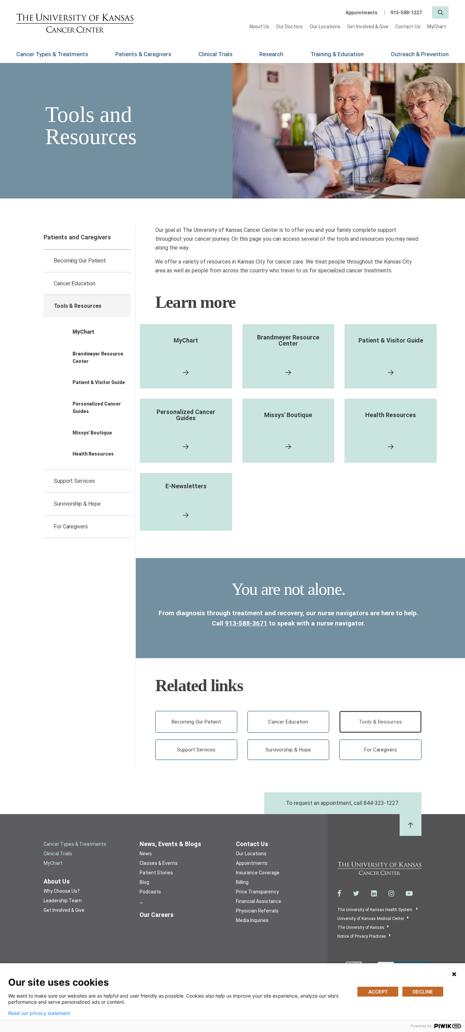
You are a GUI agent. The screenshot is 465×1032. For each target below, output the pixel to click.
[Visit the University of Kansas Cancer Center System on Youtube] (409, 893)
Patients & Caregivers (143, 54)
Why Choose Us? (62, 891)
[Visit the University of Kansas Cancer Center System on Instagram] (391, 893)
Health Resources (93, 454)
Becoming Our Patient (80, 260)
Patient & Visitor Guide (99, 382)
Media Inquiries (252, 920)
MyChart (436, 26)
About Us (259, 26)
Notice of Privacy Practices (361, 936)
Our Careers (157, 914)
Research (271, 54)
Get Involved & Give (367, 26)
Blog (144, 882)
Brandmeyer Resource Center (98, 357)
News (146, 853)
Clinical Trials (215, 54)
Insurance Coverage (257, 872)
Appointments (362, 12)
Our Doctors (289, 26)
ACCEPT (378, 992)
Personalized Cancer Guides (97, 407)
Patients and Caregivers (77, 237)
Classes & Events (159, 863)
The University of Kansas (360, 927)
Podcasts (150, 891)
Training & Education (337, 54)
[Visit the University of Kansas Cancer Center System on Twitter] (356, 893)
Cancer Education (74, 283)
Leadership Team (63, 900)
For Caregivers (71, 526)
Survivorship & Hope (77, 504)
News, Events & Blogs (170, 843)
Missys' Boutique (92, 432)
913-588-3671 (246, 623)
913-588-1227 (406, 12)
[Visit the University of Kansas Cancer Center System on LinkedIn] (374, 893)
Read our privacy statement (39, 1013)
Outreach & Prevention (420, 54)
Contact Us (407, 26)
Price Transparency (257, 891)
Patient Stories (156, 872)
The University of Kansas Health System (375, 909)
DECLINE (423, 992)
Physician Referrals (257, 911)
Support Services (74, 481)
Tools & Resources (77, 306)
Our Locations (325, 26)
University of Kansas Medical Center (370, 918)
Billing (242, 882)
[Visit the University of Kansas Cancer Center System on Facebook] (339, 893)
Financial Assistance (258, 901)
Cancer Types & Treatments (52, 54)
